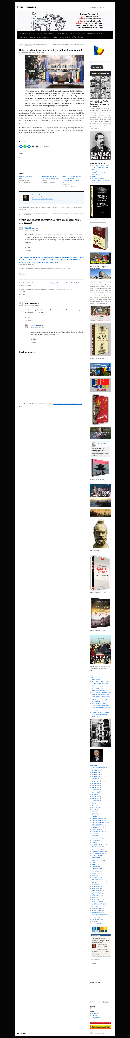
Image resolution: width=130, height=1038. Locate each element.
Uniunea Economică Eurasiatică (99, 914)
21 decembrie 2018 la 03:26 (33, 305)
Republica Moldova (96, 894)
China (37, 33)
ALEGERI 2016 (96, 772)
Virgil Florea (29, 228)
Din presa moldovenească (98, 851)
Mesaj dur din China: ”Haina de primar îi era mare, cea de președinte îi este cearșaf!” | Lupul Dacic (47, 283)
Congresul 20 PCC (96, 835)
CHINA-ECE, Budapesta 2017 (99, 822)
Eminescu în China (96, 859)
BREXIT (94, 809)
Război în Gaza (95, 888)
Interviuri (94, 875)
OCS (93, 883)
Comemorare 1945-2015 (98, 831)
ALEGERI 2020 (96, 776)
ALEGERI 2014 (96, 771)
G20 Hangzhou (95, 870)
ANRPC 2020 (95, 789)
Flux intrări (94, 1015)
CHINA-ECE (95, 816)
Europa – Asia (95, 864)
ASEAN (94, 804)
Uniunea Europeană (96, 916)
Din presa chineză (96, 850)
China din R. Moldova (47, 33)
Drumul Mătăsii (96, 857)
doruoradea (35, 325)
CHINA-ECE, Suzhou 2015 (99, 827)
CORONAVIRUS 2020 (97, 837)
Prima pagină (23, 33)
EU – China (80, 33)
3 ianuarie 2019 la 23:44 (31, 230)
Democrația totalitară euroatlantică (100, 171)
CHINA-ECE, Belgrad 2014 (99, 818)
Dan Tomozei (26, 7)
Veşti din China (95, 919)
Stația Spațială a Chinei (97, 912)
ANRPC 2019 (95, 787)
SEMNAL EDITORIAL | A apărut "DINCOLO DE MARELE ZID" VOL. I (100, 167)
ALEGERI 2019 (96, 774)
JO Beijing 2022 (96, 877)
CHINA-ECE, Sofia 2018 (98, 826)
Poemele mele (95, 884)
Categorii (93, 765)
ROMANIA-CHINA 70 (98, 903)
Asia (93, 805)
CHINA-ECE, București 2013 (99, 820)
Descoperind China (96, 846)
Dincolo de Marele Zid (97, 855)
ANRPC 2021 (95, 791)
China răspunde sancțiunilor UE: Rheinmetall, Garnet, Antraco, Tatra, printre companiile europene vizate (100, 688)
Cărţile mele (95, 813)
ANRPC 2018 (95, 785)
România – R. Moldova (97, 901)
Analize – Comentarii (97, 782)
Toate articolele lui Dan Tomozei (42, 199)
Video (93, 921)
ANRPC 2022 (95, 793)
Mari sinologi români (97, 879)
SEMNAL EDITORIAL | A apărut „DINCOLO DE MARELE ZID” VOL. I (100, 683)
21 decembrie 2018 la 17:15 (27, 285)
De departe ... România (53, 207)
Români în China (96, 895)
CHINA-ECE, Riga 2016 (98, 824)
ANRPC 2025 (95, 798)
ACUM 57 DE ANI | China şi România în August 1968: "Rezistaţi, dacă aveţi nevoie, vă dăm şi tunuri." (101, 180)
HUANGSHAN (96, 872)
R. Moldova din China (43, 37)
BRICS (94, 811)
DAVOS (94, 842)
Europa (93, 862)
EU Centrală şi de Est (97, 861)
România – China (96, 899)
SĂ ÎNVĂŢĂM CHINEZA (79, 37)
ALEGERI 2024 (96, 778)
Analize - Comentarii (41, 207)
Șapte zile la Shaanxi (97, 908)
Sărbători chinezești (96, 910)
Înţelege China (95, 873)
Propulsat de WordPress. (98, 1033)
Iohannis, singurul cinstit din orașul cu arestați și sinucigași (49, 177)
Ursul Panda (95, 917)
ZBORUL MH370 (96, 923)
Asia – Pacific (95, 807)
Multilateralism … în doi (98, 881)
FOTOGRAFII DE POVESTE (94, 33)
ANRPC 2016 (95, 783)
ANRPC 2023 (95, 794)
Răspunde (28, 250)
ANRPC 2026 (95, 800)
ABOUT (31, 33)
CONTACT (72, 33)
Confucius (94, 833)
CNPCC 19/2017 (96, 829)
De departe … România (97, 844)
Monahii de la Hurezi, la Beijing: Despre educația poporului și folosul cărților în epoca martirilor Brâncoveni (101, 705)
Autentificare (95, 1013)
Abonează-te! (97, 67)
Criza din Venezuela (97, 839)
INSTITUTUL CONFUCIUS (27, 37)
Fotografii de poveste (97, 868)
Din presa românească (97, 853)
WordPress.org (95, 1019)
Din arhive (64, 207)
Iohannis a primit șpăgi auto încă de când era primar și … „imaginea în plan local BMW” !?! (71, 179)
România (54, 37)
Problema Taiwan (96, 886)
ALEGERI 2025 (96, 780)
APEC (93, 802)
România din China (64, 37)
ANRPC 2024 (95, 796)
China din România (61, 33)
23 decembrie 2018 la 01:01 (38, 328)
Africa (93, 769)
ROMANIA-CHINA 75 (98, 905)
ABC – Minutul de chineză (98, 767)
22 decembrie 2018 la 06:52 (27, 264)
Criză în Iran (95, 840)
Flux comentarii (96, 1017)
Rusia (93, 906)
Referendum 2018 (96, 892)
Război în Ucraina (96, 890)
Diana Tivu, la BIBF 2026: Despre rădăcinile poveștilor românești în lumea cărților (100, 714)
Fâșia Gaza (94, 866)
